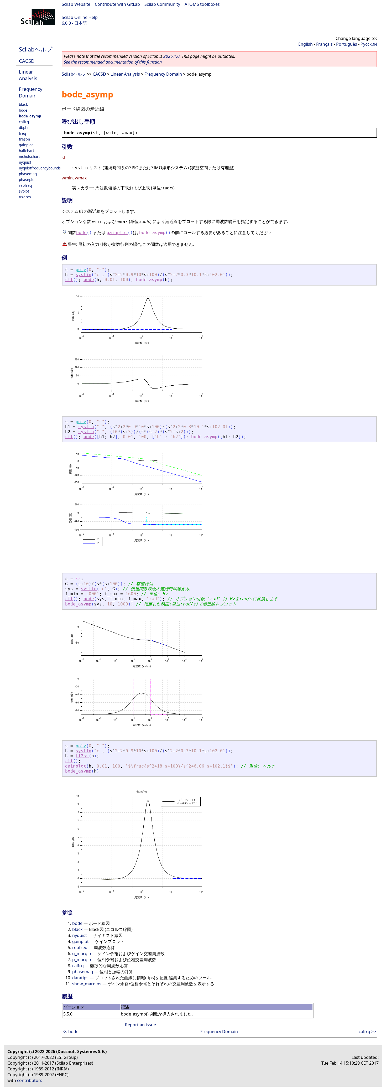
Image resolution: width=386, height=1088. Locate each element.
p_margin (81, 959)
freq (22, 133)
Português (346, 44)
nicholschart (29, 156)
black (23, 104)
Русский (369, 44)
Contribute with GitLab (117, 4)
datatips (80, 978)
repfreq (25, 185)
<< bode (70, 1031)
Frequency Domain (30, 92)
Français (324, 44)
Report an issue (140, 1025)
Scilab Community (162, 4)
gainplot (26, 144)
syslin (83, 274)
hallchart (26, 150)
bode (23, 110)
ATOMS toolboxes (202, 4)
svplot (24, 191)
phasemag (28, 173)
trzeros (25, 196)
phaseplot (27, 179)
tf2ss (82, 755)
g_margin (81, 953)
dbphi (23, 127)
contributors (29, 1080)
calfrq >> (367, 1031)
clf (69, 279)
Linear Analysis (28, 74)
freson (24, 139)
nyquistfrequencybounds (40, 167)
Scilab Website (76, 4)
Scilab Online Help (80, 17)
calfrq (24, 121)
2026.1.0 (171, 56)
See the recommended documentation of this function (113, 62)
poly (81, 269)
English (305, 44)
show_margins (86, 984)
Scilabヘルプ (36, 49)
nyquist (25, 162)
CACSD (26, 61)
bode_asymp (30, 115)
